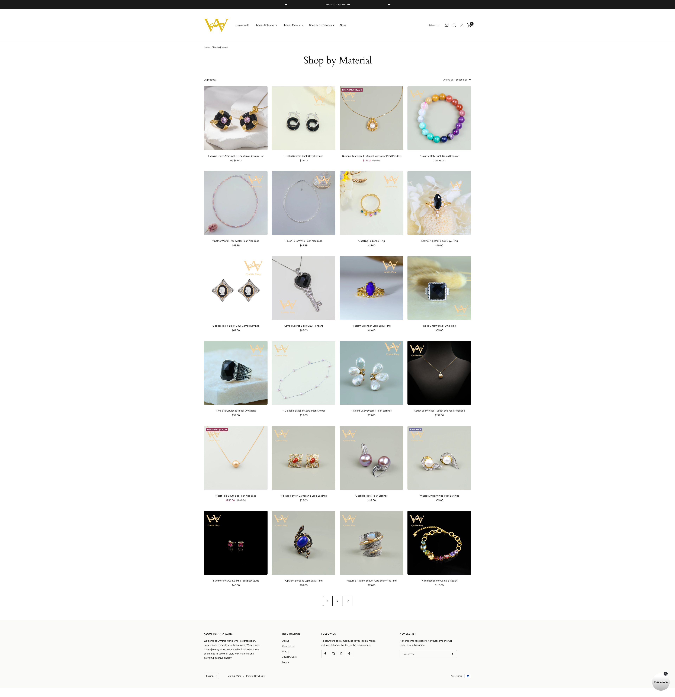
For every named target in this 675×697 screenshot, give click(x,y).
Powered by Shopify (255, 676)
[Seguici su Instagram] (333, 654)
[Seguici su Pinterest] (341, 654)
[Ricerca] (454, 25)
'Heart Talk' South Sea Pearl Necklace (235, 495)
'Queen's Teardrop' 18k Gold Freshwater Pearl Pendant (371, 156)
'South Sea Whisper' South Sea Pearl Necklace (439, 410)
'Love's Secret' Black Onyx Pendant (303, 325)
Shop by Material (292, 25)
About (285, 640)
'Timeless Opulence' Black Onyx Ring (236, 410)
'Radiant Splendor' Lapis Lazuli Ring (371, 325)
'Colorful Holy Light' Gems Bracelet (439, 156)
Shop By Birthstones (320, 25)
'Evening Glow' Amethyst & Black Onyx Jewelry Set (236, 156)
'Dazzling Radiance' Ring (371, 240)
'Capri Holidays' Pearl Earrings (371, 495)
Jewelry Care (289, 656)
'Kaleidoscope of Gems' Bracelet (439, 580)
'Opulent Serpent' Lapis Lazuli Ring (304, 580)
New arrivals (242, 25)
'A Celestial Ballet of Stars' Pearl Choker (303, 410)
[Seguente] (347, 601)
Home (207, 47)
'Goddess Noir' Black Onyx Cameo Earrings (235, 325)
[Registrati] (452, 654)
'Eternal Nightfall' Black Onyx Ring (439, 240)
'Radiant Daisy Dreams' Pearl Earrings (371, 410)
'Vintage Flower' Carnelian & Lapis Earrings (303, 495)
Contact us (288, 646)
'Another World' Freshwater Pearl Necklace (235, 240)
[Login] (461, 25)
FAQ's (285, 651)
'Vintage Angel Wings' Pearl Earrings (439, 495)
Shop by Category (265, 25)
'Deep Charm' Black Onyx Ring (439, 325)
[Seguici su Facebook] (325, 654)
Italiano (432, 25)
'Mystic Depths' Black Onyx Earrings (303, 156)
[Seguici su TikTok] (349, 654)
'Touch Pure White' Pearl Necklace (303, 240)
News (343, 25)
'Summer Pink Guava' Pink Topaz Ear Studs (236, 580)
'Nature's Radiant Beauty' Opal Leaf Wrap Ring (371, 580)
